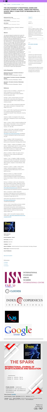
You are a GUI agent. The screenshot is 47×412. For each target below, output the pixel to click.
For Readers (6, 262)
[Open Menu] (4, 1)
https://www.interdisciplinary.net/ (10, 187)
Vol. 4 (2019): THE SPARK (16, 4)
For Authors (6, 264)
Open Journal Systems (8, 255)
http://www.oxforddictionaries (9, 200)
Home (5, 4)
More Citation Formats (33, 38)
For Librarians (6, 265)
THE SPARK (6, 235)
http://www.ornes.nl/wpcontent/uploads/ (12, 133)
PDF (30, 17)
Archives (8, 4)
